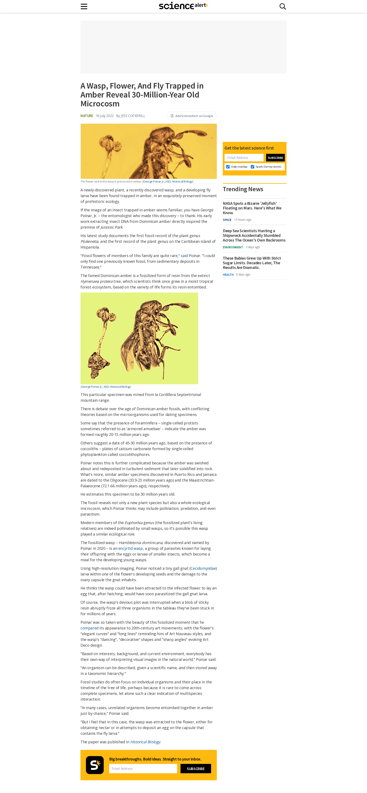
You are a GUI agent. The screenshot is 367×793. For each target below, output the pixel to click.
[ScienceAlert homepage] (183, 6)
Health (228, 274)
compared (89, 627)
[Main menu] (84, 6)
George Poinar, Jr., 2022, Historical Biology (105, 387)
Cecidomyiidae (203, 568)
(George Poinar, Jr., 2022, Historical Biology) (168, 181)
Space (227, 220)
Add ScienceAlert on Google (194, 116)
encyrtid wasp (130, 548)
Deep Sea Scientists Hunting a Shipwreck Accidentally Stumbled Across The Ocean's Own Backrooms (254, 235)
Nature (86, 115)
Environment (233, 247)
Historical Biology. (145, 741)
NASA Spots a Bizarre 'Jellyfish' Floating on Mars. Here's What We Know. (252, 208)
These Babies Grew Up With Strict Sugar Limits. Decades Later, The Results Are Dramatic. (252, 263)
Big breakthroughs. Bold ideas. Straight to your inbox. (155, 759)
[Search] (283, 6)
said (184, 255)
